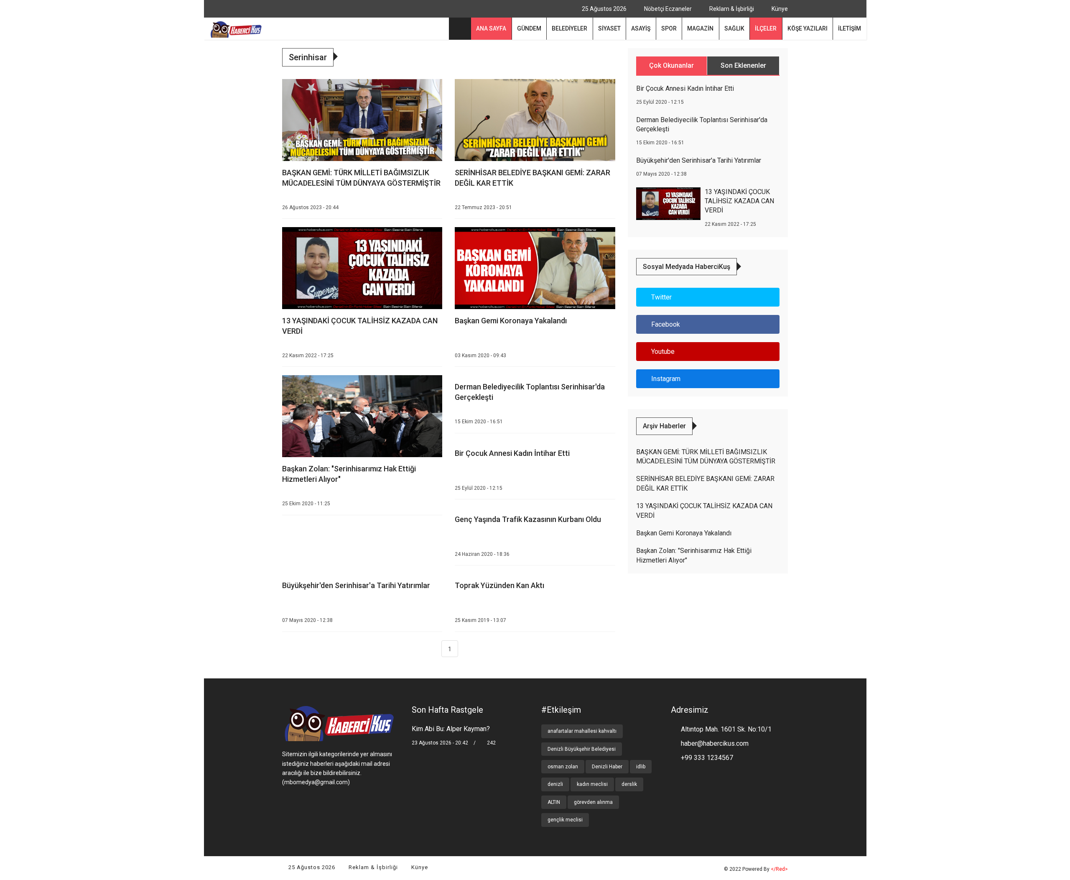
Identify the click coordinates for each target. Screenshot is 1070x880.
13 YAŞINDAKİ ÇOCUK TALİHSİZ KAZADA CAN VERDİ (739, 201)
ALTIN (554, 802)
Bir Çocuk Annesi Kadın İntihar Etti (512, 453)
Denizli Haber (607, 767)
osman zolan (563, 767)
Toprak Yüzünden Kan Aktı (499, 585)
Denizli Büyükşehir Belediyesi (582, 749)
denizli (555, 784)
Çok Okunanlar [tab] (671, 65)
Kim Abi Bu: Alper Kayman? (451, 729)
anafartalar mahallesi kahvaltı (582, 731)
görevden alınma (593, 802)
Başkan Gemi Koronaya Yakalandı (511, 320)
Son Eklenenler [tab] (743, 65)
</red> (779, 869)
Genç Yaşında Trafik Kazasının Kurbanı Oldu (528, 519)
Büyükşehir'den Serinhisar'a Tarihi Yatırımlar (356, 585)
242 (491, 743)
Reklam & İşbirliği (731, 8)
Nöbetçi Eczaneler (667, 8)
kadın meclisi (592, 784)
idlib (640, 767)
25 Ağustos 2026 (311, 867)
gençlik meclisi (565, 820)
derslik (629, 784)
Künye (779, 8)
